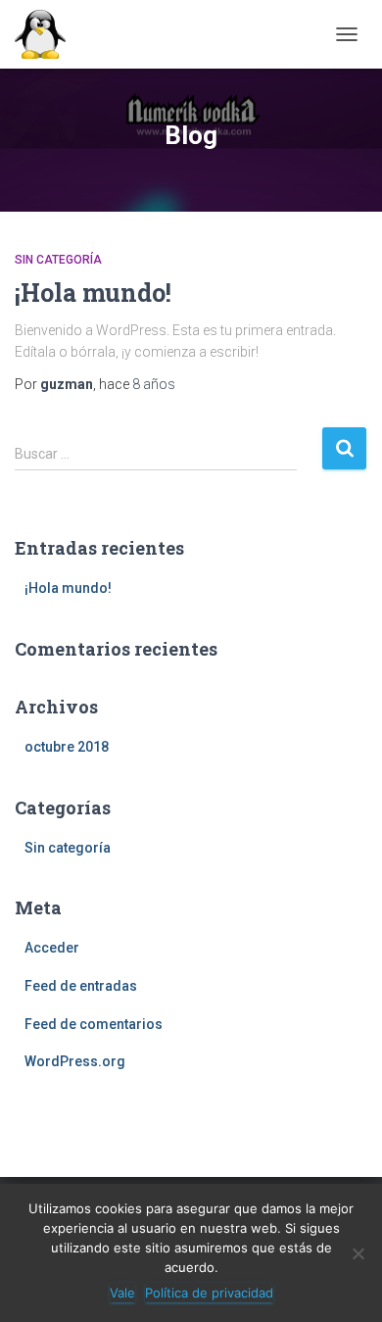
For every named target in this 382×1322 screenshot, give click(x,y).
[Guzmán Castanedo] (47, 34)
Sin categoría (58, 260)
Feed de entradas (80, 986)
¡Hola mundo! (93, 292)
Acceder (51, 947)
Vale (122, 1292)
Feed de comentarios (93, 1024)
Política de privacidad (209, 1292)
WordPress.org (74, 1061)
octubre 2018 (66, 747)
